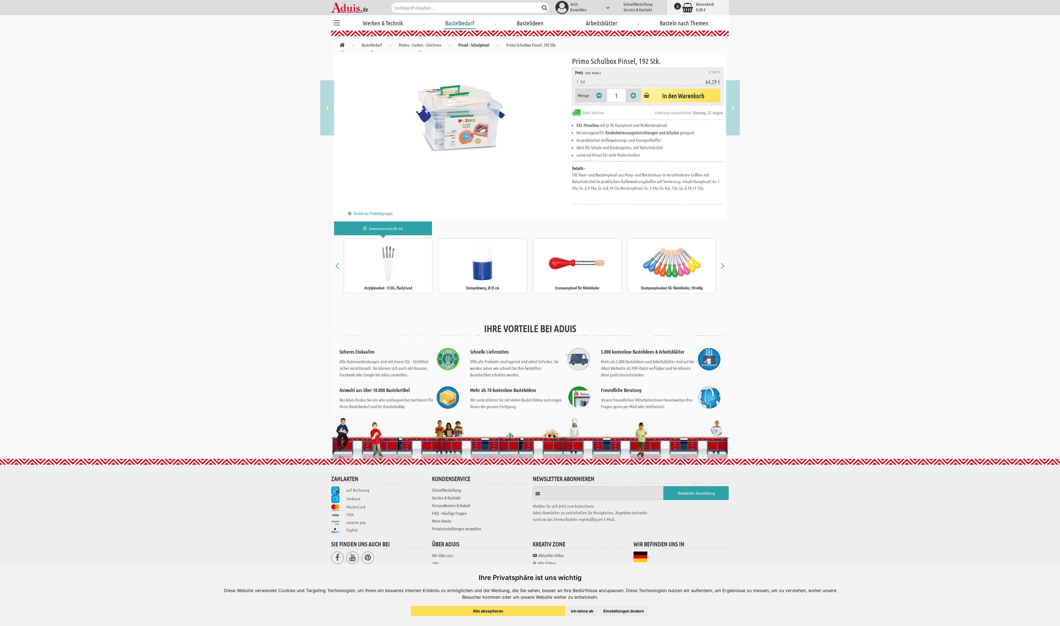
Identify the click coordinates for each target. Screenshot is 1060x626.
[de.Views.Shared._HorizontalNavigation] (342, 46)
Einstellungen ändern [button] (623, 611)
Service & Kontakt (638, 9)
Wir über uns (442, 555)
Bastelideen (530, 22)
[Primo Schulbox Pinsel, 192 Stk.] (453, 116)
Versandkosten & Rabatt (451, 505)
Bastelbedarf (459, 22)
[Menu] (336, 22)
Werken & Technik (383, 22)
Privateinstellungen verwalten (456, 528)
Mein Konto (441, 520)
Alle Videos (547, 563)
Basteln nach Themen (684, 22)
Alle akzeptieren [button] (488, 611)
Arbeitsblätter (601, 22)
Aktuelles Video (551, 555)
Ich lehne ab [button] (582, 611)
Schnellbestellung (637, 4)
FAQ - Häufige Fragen (449, 513)
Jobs (435, 563)
